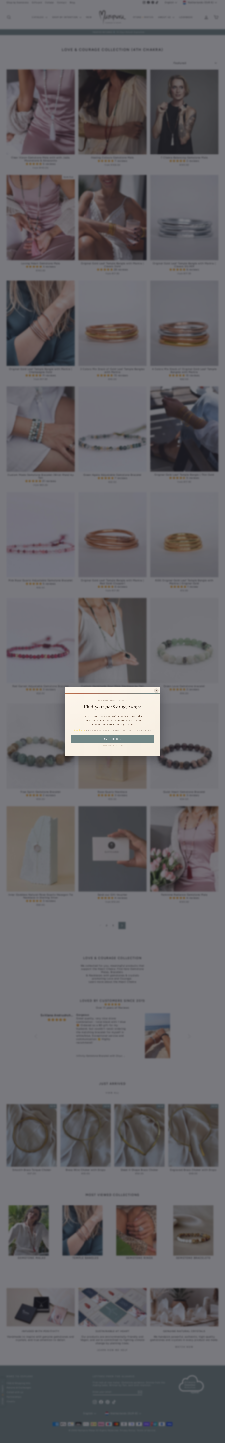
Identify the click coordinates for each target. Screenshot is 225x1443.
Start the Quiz (112, 739)
